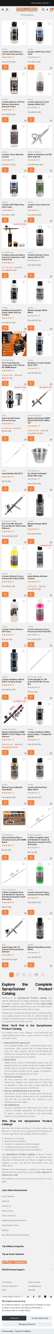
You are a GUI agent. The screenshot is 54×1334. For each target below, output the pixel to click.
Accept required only (40, 1318)
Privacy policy (8, 1331)
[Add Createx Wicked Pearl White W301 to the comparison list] (51, 803)
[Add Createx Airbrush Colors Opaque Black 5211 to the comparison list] (51, 276)
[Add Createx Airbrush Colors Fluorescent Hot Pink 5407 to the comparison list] (51, 645)
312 (36, 974)
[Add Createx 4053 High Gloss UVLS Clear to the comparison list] (25, 221)
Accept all (14, 1318)
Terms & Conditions (23, 1331)
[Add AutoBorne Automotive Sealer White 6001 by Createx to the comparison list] (25, 329)
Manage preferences (27, 1324)
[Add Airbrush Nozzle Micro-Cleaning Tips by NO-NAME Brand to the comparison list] (25, 858)
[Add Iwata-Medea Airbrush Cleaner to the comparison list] (51, 595)
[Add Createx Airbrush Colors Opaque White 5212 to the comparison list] (51, 120)
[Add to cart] (5, 67)
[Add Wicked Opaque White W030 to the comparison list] (51, 329)
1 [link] (11, 974)
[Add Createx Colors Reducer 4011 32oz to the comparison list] (25, 645)
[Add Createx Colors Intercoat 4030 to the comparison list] (51, 221)
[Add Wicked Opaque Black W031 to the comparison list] (51, 542)
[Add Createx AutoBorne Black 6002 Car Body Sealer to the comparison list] (25, 698)
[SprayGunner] (14, 1263)
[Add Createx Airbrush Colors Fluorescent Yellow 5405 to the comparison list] (25, 595)
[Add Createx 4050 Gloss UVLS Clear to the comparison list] (51, 68)
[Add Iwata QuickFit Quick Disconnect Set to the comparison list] (25, 439)
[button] (3, 9)
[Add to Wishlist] (23, 24)
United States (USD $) (40, 3)
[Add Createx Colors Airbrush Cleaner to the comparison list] (25, 171)
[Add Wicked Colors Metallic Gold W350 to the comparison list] (25, 803)
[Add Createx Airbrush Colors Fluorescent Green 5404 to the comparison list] (51, 913)
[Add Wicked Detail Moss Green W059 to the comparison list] (51, 966)
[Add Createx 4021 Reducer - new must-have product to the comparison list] (25, 68)
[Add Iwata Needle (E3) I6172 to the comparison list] (25, 490)
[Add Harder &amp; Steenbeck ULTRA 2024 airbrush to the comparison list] (51, 171)
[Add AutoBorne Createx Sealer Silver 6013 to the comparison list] (51, 384)
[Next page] (42, 974)
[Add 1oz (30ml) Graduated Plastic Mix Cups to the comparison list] (51, 490)
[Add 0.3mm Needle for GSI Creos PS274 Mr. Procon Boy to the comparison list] (51, 698)
